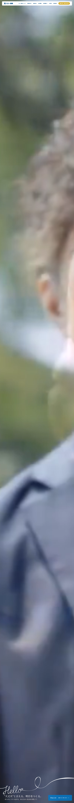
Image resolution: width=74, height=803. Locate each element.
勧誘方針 (34, 3)
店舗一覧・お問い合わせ (64, 3)
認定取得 (55, 3)
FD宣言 (50, 3)
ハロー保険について (22, 3)
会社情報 (39, 3)
